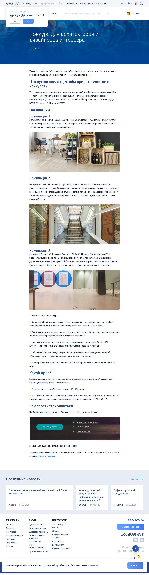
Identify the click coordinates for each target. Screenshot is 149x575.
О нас (8, 524)
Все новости (137, 479)
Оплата (56, 531)
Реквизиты (11, 542)
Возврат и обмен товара (60, 536)
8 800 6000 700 (136, 519)
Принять (135, 565)
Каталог (52, 13)
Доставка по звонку (38, 532)
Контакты (101, 3)
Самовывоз (57, 541)
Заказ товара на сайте (59, 526)
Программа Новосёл (38, 551)
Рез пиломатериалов (37, 546)
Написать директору (132, 534)
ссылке (94, 565)
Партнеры (11, 532)
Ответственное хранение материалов (37, 538)
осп (99, 13)
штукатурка (89, 13)
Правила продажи (61, 548)
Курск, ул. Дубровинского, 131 (20, 3)
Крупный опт (58, 545)
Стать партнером (14, 535)
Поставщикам (87, 3)
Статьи (9, 546)
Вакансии (10, 528)
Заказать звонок (130, 527)
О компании (71, 3)
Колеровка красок (37, 528)
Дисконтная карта (37, 524)
